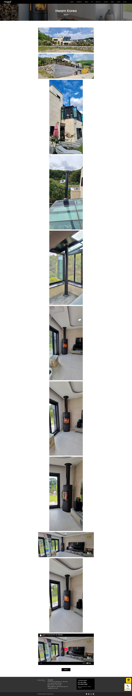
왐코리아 (72, 1)
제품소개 (86, 1)
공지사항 (124, 1)
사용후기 (112, 1)
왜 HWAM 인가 (79, 1)
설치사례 (118, 1)
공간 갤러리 (106, 1)
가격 (92, 1)
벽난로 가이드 (98, 1)
